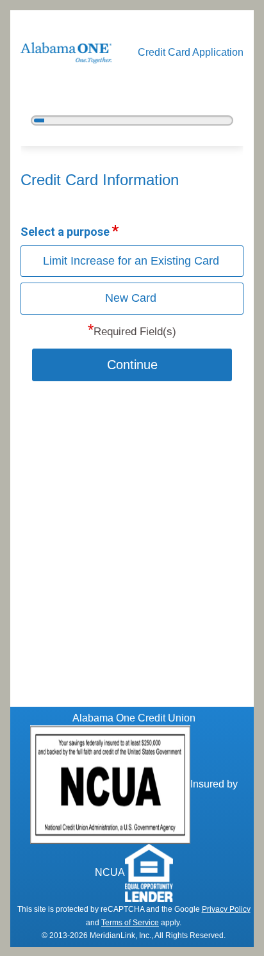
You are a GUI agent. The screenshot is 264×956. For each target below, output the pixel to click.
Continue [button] (132, 365)
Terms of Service (130, 922)
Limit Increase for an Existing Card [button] (131, 260)
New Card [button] (130, 298)
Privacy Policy (226, 909)
